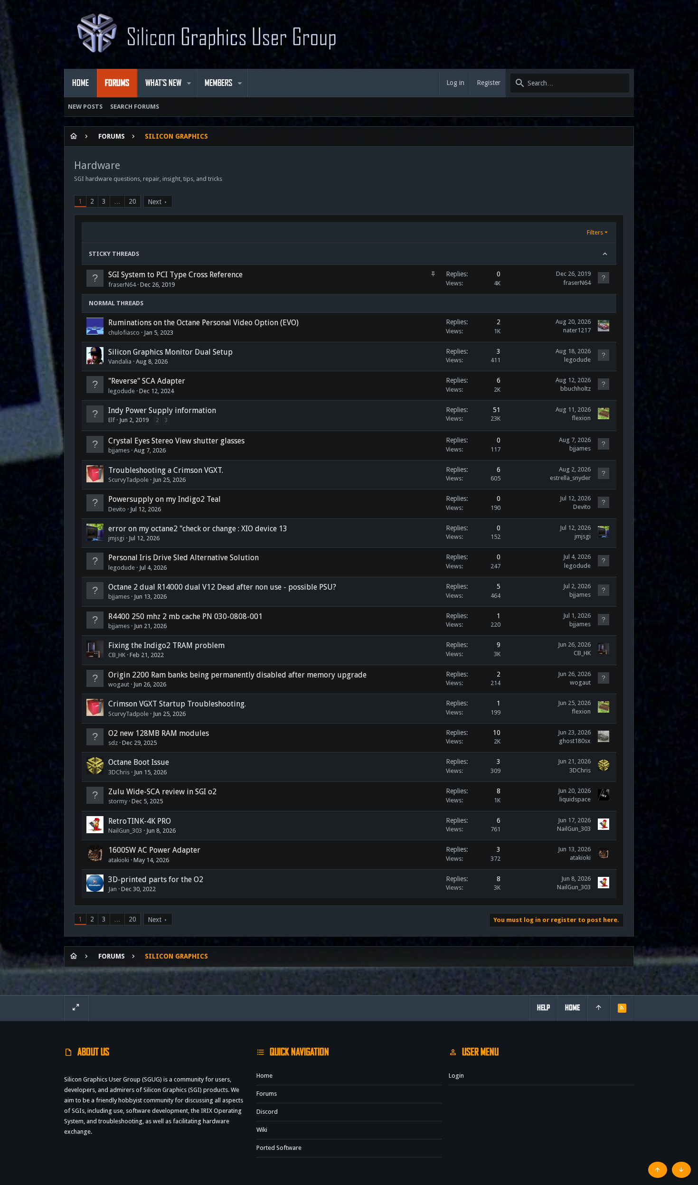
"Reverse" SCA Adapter (146, 381)
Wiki (261, 1129)
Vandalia (120, 361)
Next (154, 202)
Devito (117, 509)
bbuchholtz (575, 388)
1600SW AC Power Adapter (154, 850)
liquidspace (575, 799)
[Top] (598, 1008)
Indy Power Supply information (162, 410)
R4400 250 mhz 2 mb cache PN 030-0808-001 (185, 616)
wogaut (118, 684)
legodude (577, 359)
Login (456, 1075)
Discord (267, 1111)
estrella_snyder (570, 477)
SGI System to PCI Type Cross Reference (175, 274)
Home (264, 1075)
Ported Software (279, 1147)
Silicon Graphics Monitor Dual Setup (170, 352)
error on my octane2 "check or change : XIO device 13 (197, 528)
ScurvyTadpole (128, 479)
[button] (189, 83)
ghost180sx (575, 740)
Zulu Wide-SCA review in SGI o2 (162, 791)
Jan (112, 889)
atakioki (118, 860)
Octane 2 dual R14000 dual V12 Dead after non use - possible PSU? (222, 587)
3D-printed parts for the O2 (155, 879)
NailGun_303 (125, 830)
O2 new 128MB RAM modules (158, 733)
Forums (266, 1093)
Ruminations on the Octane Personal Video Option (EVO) (203, 322)
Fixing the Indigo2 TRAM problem (166, 645)
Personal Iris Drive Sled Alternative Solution (183, 557)
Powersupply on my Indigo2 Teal (164, 499)
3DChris (119, 772)
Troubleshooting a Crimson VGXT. (165, 470)
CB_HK (116, 654)
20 (132, 201)
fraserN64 (122, 284)
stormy (117, 801)
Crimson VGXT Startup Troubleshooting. (177, 703)
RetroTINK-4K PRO (139, 821)
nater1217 (577, 330)
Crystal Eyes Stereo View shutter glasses (176, 440)
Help (543, 1007)
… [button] (117, 201)
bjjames (119, 450)
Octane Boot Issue (138, 762)
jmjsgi (116, 538)
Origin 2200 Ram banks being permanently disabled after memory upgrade (237, 674)
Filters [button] (595, 232)
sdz (113, 742)
